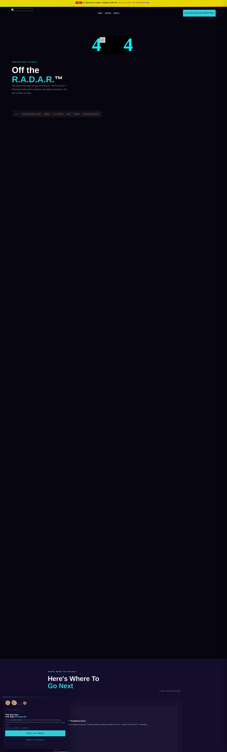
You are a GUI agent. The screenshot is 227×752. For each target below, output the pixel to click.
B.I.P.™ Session (58, 114)
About (100, 13)
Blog (68, 114)
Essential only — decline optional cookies (35, 744)
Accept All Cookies (35, 733)
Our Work (77, 114)
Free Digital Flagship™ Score (32, 114)
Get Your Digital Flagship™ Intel (199, 13)
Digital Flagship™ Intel (91, 114)
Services (108, 13)
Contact (117, 13)
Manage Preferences (35, 740)
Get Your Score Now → (142, 2)
